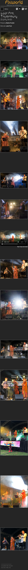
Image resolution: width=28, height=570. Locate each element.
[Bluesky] (26, 9)
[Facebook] (17, 9)
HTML (7, 567)
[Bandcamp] (20, 9)
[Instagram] (23, 9)
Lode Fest (9, 26)
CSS (10, 567)
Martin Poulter (10, 23)
